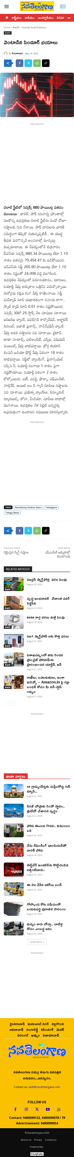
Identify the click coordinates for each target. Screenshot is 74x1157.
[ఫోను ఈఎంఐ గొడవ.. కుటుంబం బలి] (14, 830)
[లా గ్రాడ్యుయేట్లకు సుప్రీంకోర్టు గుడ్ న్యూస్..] (14, 791)
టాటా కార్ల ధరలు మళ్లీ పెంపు (46, 617)
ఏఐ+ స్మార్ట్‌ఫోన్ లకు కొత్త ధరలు (48, 636)
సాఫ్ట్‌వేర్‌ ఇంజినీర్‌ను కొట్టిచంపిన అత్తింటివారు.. (47, 867)
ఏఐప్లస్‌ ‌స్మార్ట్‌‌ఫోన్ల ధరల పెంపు (47, 579)
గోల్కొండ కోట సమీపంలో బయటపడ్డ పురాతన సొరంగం (46, 906)
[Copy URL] (46, 63)
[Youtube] (48, 1109)
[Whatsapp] (58, 1109)
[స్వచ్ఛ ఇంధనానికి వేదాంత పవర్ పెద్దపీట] (14, 603)
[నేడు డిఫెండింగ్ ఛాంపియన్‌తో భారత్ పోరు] (14, 850)
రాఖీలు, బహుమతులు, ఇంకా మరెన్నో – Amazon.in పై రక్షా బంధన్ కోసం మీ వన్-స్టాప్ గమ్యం (48, 684)
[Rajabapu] (6, 53)
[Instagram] (26, 1109)
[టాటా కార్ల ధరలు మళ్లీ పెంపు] (14, 622)
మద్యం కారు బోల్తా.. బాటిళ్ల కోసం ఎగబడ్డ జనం (45, 926)
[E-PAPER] (63, 7)
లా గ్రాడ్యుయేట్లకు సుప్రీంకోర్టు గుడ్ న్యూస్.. (48, 789)
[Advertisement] (37, 163)
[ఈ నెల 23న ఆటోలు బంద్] (14, 889)
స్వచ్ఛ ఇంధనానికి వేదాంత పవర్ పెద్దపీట (48, 601)
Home (7, 27)
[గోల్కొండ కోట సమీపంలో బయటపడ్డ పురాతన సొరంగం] (14, 909)
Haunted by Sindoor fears (28, 507)
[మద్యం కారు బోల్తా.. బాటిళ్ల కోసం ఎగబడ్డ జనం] (14, 929)
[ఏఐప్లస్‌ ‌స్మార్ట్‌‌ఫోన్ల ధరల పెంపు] (14, 584)
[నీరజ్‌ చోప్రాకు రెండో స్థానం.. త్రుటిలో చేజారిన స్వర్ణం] (14, 811)
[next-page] (12, 703)
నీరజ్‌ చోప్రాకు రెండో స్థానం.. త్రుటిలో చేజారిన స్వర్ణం (46, 808)
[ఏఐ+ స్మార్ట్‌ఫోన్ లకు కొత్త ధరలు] (14, 641)
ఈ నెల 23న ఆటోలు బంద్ (44, 884)
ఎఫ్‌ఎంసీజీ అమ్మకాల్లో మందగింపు (57, 554)
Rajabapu (17, 53)
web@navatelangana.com (44, 1087)
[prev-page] (6, 703)
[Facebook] (19, 63)
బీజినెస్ (16, 27)
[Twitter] (28, 63)
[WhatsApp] (37, 63)
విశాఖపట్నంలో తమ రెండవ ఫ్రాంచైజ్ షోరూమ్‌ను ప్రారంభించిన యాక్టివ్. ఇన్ (45, 659)
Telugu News (12, 512)
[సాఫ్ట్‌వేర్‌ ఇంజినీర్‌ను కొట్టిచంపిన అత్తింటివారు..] (14, 870)
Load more (36, 942)
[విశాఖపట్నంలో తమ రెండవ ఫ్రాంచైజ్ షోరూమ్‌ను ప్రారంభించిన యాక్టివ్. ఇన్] (14, 659)
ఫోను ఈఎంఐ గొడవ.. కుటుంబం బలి (48, 828)
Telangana (51, 507)
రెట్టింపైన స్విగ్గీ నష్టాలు (16, 552)
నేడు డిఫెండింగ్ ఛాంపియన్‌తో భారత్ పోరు (46, 848)
